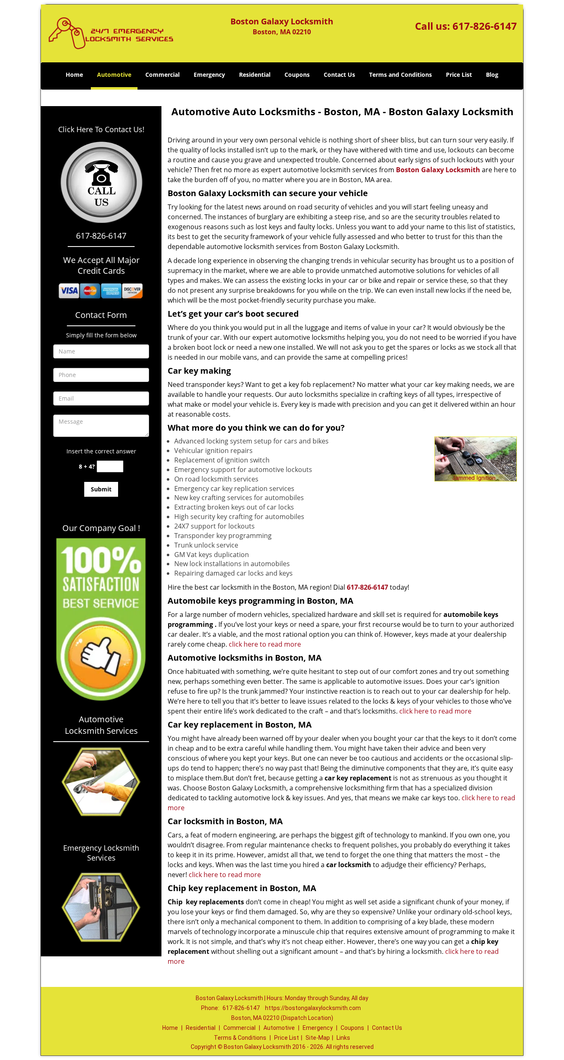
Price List (459, 74)
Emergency (209, 74)
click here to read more (265, 644)
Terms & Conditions (240, 1037)
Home (74, 74)
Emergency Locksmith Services (101, 853)
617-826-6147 (485, 26)
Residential (254, 74)
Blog (492, 74)
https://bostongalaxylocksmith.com (313, 1008)
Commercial (162, 74)
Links (343, 1037)
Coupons (297, 74)
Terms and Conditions (400, 74)
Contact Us (339, 74)
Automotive (114, 74)
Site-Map (318, 1037)
